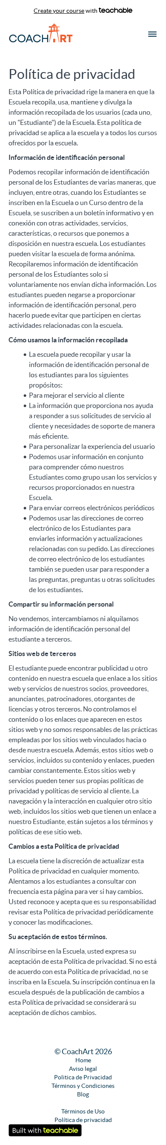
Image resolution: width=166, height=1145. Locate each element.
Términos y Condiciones (83, 1085)
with (66, 10)
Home (83, 1060)
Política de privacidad (83, 1119)
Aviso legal (83, 1068)
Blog (83, 1094)
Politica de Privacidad (83, 1077)
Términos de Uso (83, 1111)
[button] (152, 34)
